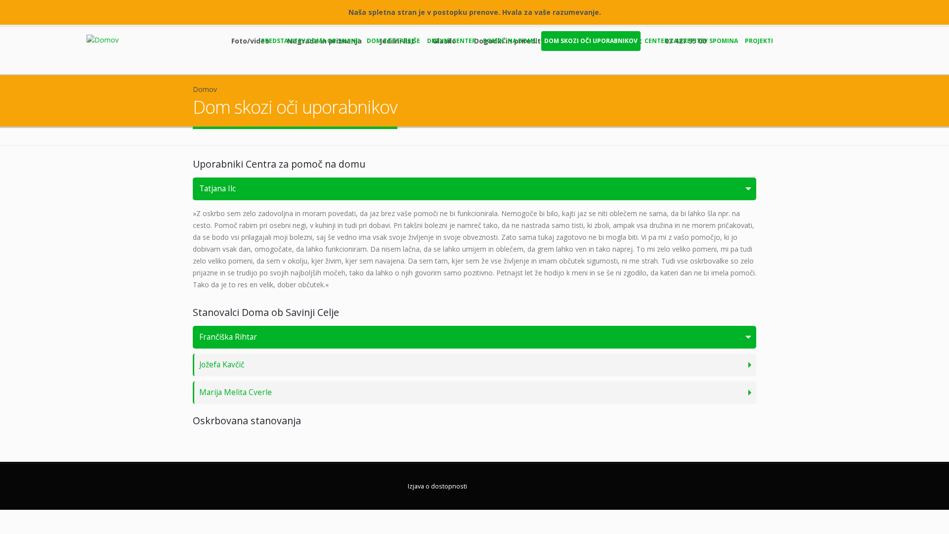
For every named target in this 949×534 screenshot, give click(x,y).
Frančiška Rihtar (228, 337)
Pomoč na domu (510, 41)
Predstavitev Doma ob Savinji (310, 41)
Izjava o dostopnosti (437, 486)
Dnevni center (451, 41)
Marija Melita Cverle (235, 392)
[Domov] (106, 39)
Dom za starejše (393, 41)
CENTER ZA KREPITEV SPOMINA (691, 41)
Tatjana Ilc (217, 188)
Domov (205, 89)
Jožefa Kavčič (221, 364)
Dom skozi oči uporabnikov (591, 41)
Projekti (759, 41)
